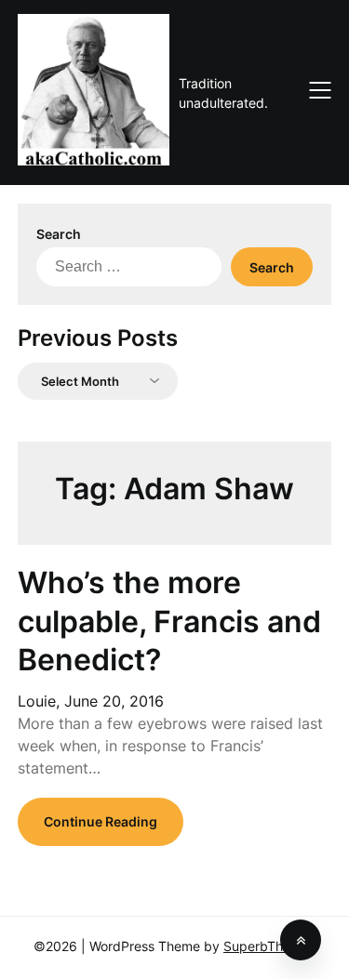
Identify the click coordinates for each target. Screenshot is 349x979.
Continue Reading (100, 821)
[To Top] (300, 939)
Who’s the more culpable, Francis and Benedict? (169, 621)
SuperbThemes (269, 946)
